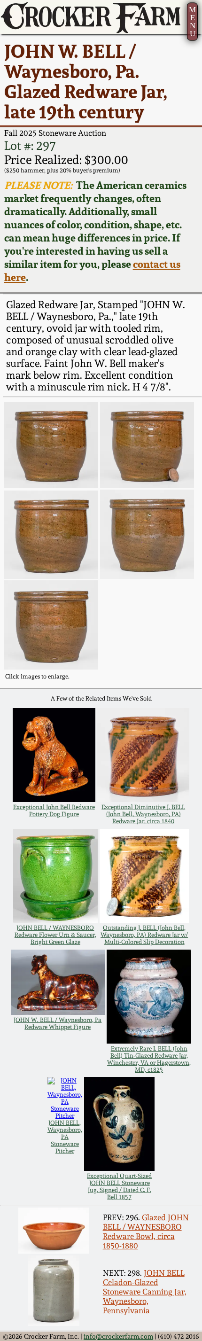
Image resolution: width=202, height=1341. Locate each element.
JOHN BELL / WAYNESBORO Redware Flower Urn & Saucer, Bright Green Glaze (55, 934)
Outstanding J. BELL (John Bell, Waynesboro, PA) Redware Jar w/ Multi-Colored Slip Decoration (144, 934)
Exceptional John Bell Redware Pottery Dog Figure (54, 810)
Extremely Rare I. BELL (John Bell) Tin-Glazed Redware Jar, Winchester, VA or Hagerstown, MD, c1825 (149, 1059)
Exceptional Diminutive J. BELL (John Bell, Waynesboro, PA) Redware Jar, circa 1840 (143, 814)
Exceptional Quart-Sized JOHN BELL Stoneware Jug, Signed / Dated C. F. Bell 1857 (119, 1186)
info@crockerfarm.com (118, 1336)
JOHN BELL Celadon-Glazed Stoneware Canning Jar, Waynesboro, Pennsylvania (144, 1291)
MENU (192, 22)
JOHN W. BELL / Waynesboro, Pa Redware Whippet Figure (57, 1023)
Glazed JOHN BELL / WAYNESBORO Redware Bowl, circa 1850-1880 (146, 1231)
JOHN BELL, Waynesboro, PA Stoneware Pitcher (64, 1136)
